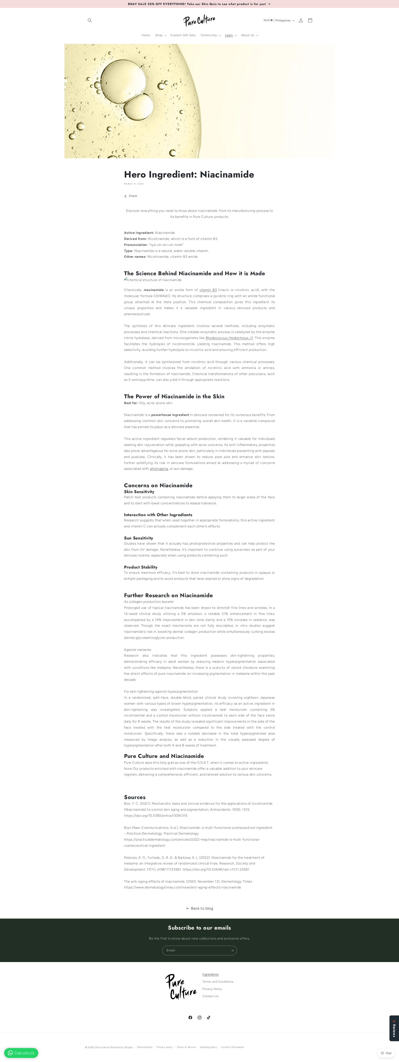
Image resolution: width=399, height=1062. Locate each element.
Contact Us (210, 996)
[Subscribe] (232, 950)
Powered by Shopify (121, 1047)
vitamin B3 (208, 290)
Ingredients (210, 974)
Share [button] (133, 196)
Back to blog (202, 908)
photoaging (159, 469)
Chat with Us (24, 1053)
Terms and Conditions (218, 982)
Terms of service (186, 1047)
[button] (89, 20)
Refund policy (145, 1047)
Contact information (232, 1047)
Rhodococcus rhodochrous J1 (229, 338)
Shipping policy (208, 1047)
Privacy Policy (212, 989)
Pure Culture (102, 1047)
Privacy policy (165, 1047)
